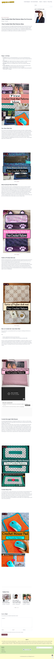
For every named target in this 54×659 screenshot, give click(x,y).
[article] (27, 656)
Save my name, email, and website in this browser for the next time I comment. (12, 632)
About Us (40, 1)
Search (36, 5)
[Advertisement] (16, 11)
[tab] (16, 607)
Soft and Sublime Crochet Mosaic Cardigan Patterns (26, 601)
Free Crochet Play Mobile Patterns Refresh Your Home (6, 601)
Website (24, 629)
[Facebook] (23, 649)
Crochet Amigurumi (27, 1)
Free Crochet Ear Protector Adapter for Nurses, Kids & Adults (17, 601)
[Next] (29, 600)
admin (14, 604)
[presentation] (6, 596)
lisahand (4, 604)
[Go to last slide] (4, 600)
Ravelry (18, 181)
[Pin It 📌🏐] (15, 125)
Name (3, 629)
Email (13, 629)
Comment (3, 618)
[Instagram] (28, 649)
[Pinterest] (30, 649)
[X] (26, 649)
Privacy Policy (50, 1)
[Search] (51, 7)
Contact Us (45, 1)
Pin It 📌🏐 (5, 84)
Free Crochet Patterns (5, 17)
